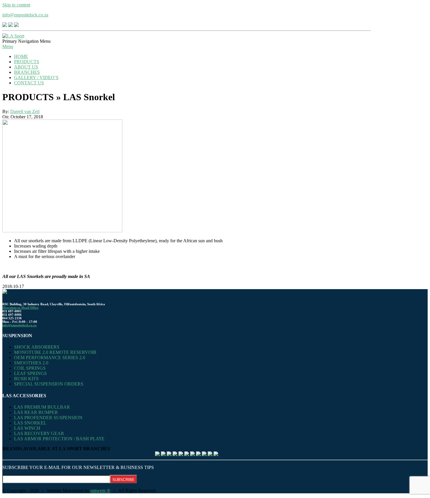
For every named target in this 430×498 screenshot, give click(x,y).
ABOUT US (26, 66)
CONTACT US (29, 82)
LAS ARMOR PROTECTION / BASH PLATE (59, 438)
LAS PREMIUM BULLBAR (42, 407)
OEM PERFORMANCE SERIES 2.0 (49, 357)
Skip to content (16, 4)
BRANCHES (27, 72)
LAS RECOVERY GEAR (39, 433)
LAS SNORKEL (30, 422)
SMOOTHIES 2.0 (31, 362)
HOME (21, 56)
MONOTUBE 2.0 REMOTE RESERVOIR (55, 352)
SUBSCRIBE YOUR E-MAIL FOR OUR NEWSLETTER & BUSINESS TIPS (78, 467)
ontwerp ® (100, 490)
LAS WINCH (27, 428)
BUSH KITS (26, 378)
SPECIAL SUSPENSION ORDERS (48, 383)
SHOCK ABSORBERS (36, 346)
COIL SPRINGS (30, 368)
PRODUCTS (26, 61)
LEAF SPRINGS (30, 373)
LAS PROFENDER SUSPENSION (48, 417)
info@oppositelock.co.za (25, 14)
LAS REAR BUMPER (36, 412)
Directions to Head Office (20, 307)
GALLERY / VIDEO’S (36, 77)
